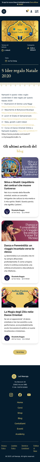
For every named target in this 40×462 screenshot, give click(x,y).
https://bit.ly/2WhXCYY (27, 131)
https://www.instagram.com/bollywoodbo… (20, 113)
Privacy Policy (4, 447)
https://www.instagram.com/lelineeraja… (18, 125)
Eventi (20, 429)
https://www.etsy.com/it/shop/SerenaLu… (19, 107)
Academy (20, 434)
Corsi (20, 408)
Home (20, 402)
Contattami (20, 423)
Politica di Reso (36, 448)
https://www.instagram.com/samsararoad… (20, 119)
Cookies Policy (14, 447)
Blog (20, 418)
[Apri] (36, 11)
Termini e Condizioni (25, 447)
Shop (20, 413)
